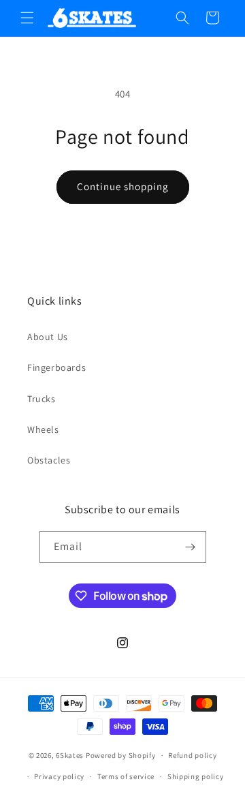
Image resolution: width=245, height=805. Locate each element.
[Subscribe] (191, 547)
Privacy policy (59, 776)
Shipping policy (195, 776)
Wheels (43, 429)
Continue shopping (123, 186)
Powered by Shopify (121, 755)
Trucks (41, 399)
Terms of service (125, 776)
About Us (47, 337)
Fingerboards (56, 367)
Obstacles (48, 460)
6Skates (70, 755)
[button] (27, 18)
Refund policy (192, 755)
